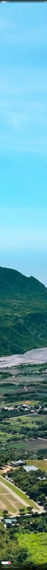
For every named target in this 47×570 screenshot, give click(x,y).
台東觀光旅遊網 (5, 1)
